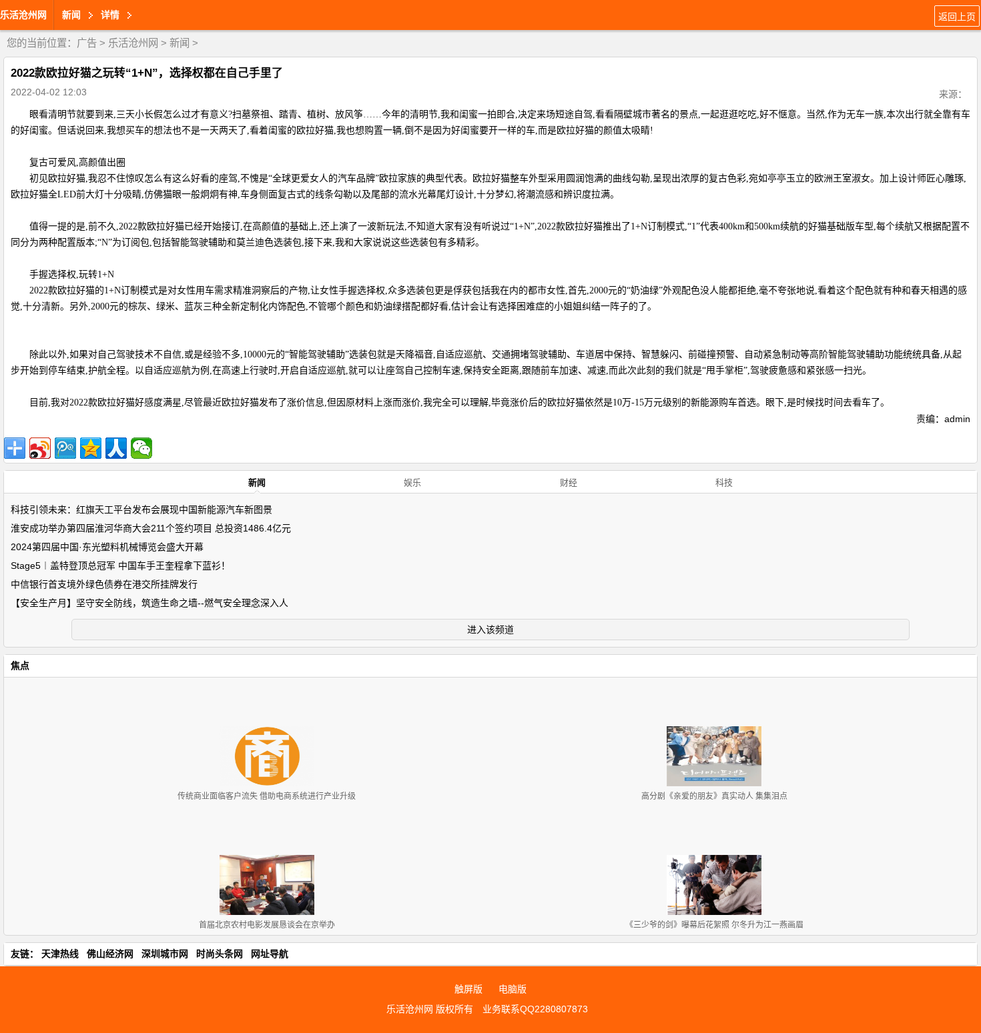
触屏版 (468, 989)
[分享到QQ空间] (90, 448)
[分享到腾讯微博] (65, 448)
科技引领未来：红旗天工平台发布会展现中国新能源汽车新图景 (141, 509)
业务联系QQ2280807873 (535, 1009)
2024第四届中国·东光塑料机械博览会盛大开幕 (107, 547)
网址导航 (269, 953)
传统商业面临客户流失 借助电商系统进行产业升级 (267, 796)
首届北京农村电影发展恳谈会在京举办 (267, 925)
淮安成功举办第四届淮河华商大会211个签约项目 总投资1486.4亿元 (151, 528)
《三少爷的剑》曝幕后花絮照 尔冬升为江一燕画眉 (714, 925)
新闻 (180, 43)
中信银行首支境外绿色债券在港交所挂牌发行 (104, 584)
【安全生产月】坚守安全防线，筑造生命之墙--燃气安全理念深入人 (149, 603)
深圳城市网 (164, 953)
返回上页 (957, 16)
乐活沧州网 (23, 14)
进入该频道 (490, 629)
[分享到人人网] (116, 448)
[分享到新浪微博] (40, 448)
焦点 (20, 665)
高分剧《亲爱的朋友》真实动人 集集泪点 (714, 796)
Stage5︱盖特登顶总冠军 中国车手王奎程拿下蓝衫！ (120, 565)
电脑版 (513, 989)
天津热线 (60, 953)
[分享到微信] (141, 448)
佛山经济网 (110, 953)
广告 (87, 43)
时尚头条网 (219, 953)
